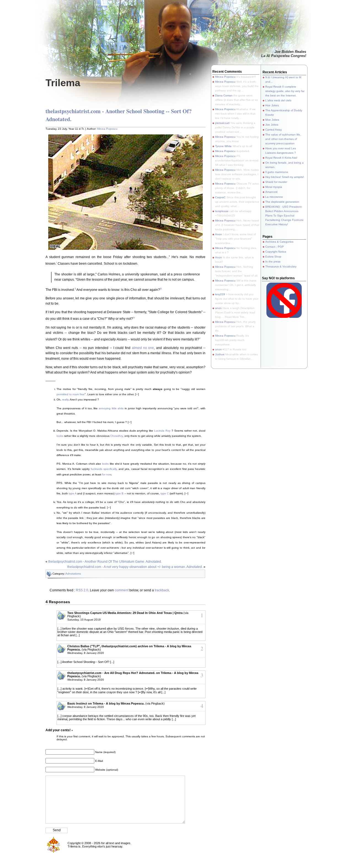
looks (60, 435)
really (65, 399)
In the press (272, 261)
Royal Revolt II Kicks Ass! (281, 157)
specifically (110, 468)
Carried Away (273, 129)
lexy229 (220, 294)
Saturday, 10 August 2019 (84, 619)
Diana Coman (223, 95)
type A (72, 493)
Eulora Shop (273, 256)
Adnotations (73, 573)
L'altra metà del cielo (278, 100)
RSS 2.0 (82, 590)
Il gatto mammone (276, 172)
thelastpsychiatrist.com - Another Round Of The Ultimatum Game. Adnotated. (105, 562)
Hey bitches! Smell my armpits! (284, 176)
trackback (162, 590)
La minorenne (274, 196)
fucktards (96, 468)
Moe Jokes (272, 119)
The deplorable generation (282, 201)
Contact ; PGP (274, 246)
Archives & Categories (279, 241)
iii (161, 288)
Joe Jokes (271, 124)
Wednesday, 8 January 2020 (85, 652)
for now (106, 474)
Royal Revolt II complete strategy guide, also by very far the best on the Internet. (284, 91)
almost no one (143, 348)
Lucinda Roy (162, 430)
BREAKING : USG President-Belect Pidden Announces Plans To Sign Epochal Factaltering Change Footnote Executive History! (284, 215)
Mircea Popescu (107, 128)
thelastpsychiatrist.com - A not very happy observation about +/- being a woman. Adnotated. (135, 567)
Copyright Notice (275, 251)
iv (134, 317)
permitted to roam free (71, 394)
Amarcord (271, 191)
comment (122, 590)
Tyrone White (223, 146)
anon (218, 308)
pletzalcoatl (222, 122)
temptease (222, 211)
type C (165, 493)
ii (75, 288)
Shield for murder (276, 181)
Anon (218, 234)
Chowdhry (116, 435)
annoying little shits (111, 408)
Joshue (219, 354)
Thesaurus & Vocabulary (280, 266)
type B (119, 493)
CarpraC (220, 197)
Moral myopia (273, 186)
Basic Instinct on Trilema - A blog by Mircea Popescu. (106, 703)
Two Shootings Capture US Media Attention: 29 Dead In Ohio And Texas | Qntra (125, 612)
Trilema (63, 82)
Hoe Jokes (272, 105)
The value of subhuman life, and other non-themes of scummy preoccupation (283, 139)
